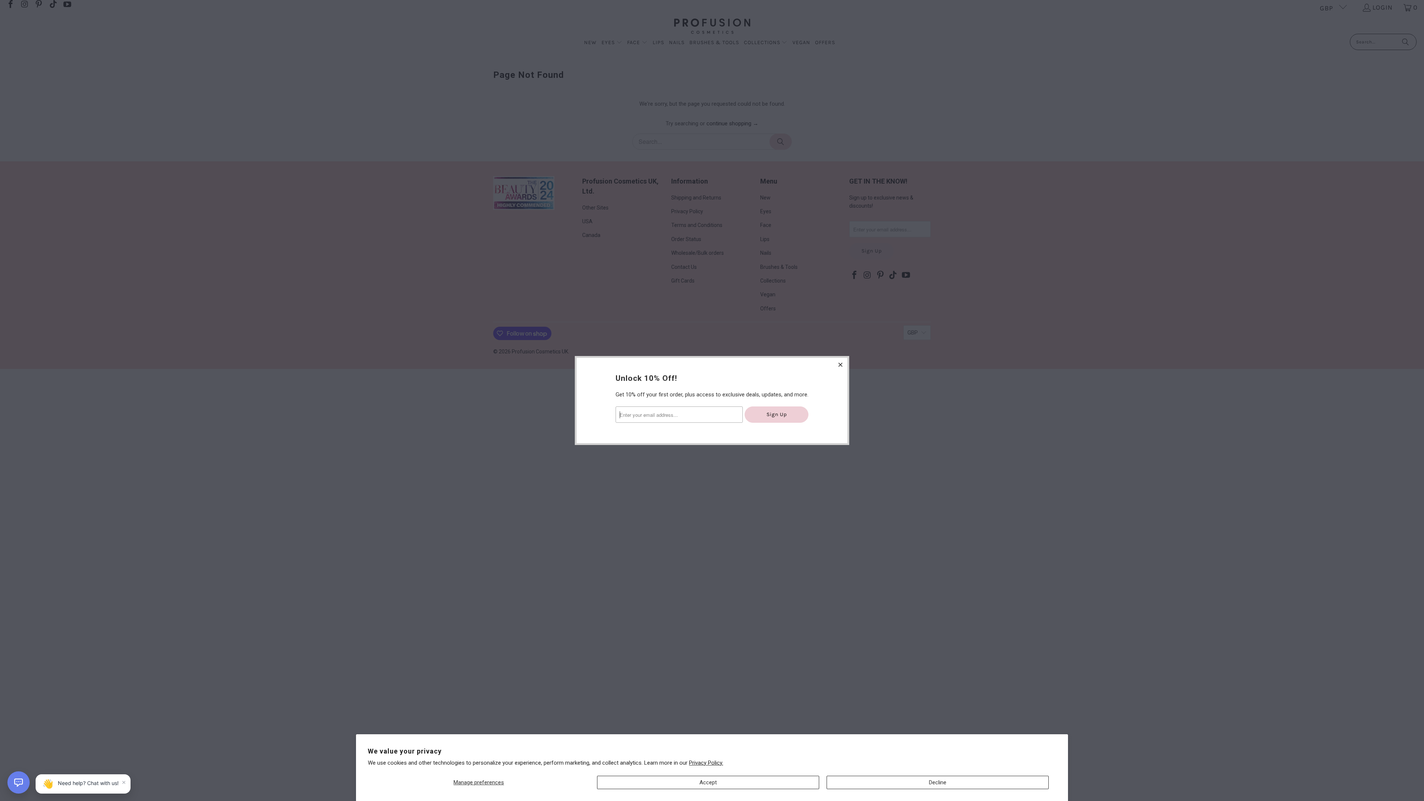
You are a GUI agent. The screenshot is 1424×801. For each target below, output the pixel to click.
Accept (708, 782)
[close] (840, 364)
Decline (937, 782)
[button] (18, 782)
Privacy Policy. (706, 762)
